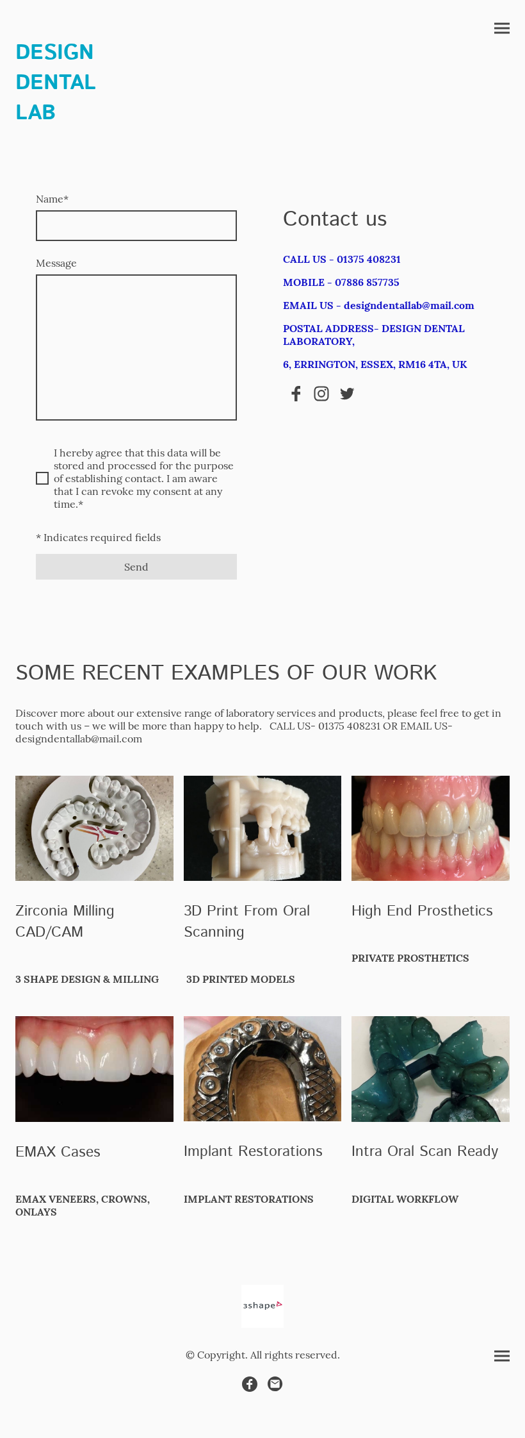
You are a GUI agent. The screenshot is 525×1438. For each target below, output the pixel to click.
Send (136, 566)
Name (52, 198)
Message (56, 262)
